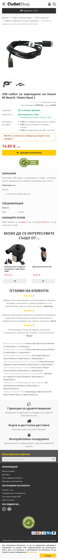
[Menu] (4, 4)
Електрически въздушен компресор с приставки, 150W (14, 269)
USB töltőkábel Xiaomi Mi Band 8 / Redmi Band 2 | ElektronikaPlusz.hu (25, 385)
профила (22, 222)
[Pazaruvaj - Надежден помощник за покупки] (29, 162)
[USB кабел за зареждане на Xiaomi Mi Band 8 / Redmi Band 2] (29, 51)
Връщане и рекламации (12, 481)
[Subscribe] (53, 459)
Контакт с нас (7, 490)
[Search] (54, 4)
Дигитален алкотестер (42, 266)
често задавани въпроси (12, 478)
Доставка (6, 474)
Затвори (48, 556)
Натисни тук (31, 552)
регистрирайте (42, 222)
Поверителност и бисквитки (13, 493)
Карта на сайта (8, 500)
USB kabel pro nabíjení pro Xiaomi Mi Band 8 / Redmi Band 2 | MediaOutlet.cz (27, 376)
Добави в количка (31, 152)
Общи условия (8, 471)
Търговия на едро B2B (11, 496)
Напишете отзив (49, 102)
